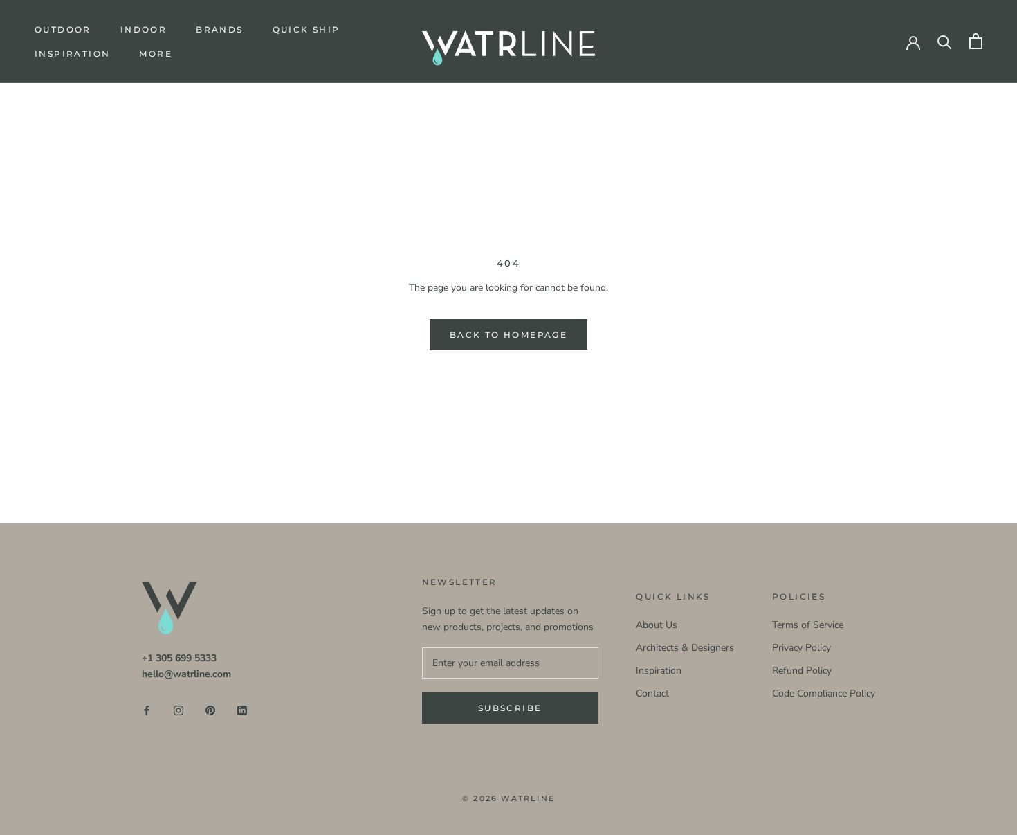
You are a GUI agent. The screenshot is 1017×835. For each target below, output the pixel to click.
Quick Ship (306, 29)
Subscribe (510, 708)
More (155, 53)
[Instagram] (178, 710)
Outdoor (63, 29)
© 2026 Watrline (508, 798)
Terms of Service (807, 624)
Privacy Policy (801, 647)
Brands (219, 29)
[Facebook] (147, 710)
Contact (652, 693)
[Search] (944, 41)
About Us (656, 624)
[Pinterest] (210, 710)
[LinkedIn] (242, 710)
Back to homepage (508, 335)
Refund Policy (802, 670)
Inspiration (72, 53)
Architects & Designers (685, 647)
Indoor (143, 29)
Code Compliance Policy (823, 693)
